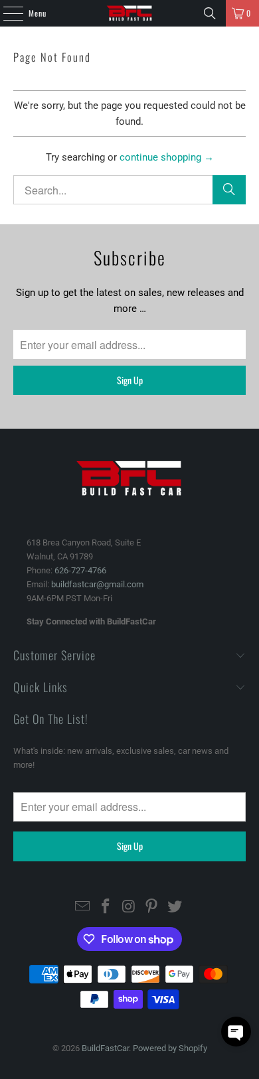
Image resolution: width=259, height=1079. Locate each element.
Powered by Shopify (170, 1048)
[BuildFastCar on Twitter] (175, 907)
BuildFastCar (105, 1048)
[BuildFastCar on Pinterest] (152, 907)
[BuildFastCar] (130, 13)
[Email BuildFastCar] (83, 907)
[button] (236, 1031)
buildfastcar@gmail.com (97, 584)
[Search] (209, 13)
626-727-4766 (80, 570)
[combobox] (129, 189)
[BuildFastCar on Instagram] (129, 907)
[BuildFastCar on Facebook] (106, 907)
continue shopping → (167, 157)
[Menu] (6, 13)
